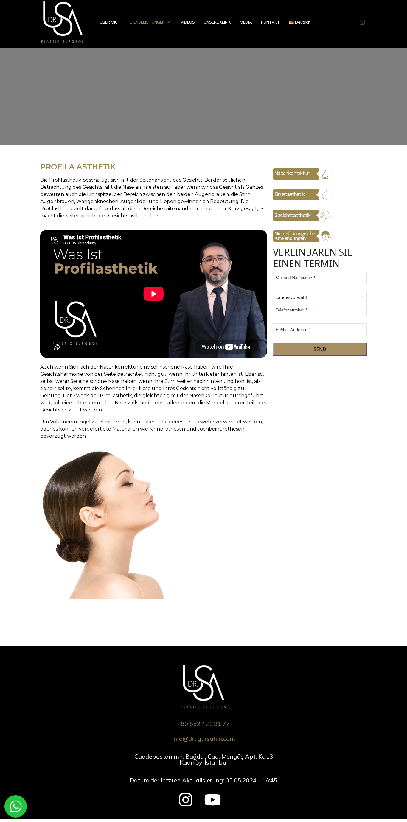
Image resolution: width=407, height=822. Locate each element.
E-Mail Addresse (293, 329)
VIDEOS (188, 22)
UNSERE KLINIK (217, 22)
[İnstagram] (183, 796)
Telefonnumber (291, 310)
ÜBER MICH (110, 22)
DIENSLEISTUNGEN (147, 22)
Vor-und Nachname (296, 277)
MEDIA (246, 22)
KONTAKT (270, 22)
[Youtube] (208, 796)
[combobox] (320, 297)
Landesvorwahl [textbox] (291, 297)
